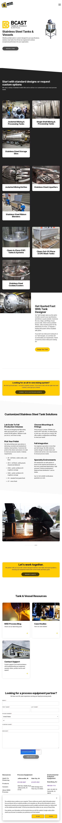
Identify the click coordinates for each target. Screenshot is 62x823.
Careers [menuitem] (5, 787)
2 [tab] (29, 546)
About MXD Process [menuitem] (6, 791)
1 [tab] (26, 546)
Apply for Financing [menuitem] (5, 779)
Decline (51, 816)
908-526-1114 (51, 785)
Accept (38, 816)
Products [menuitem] (5, 783)
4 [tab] (35, 546)
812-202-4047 (22, 782)
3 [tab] (32, 546)
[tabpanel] (31, 522)
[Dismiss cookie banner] (56, 798)
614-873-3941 (35, 782)
